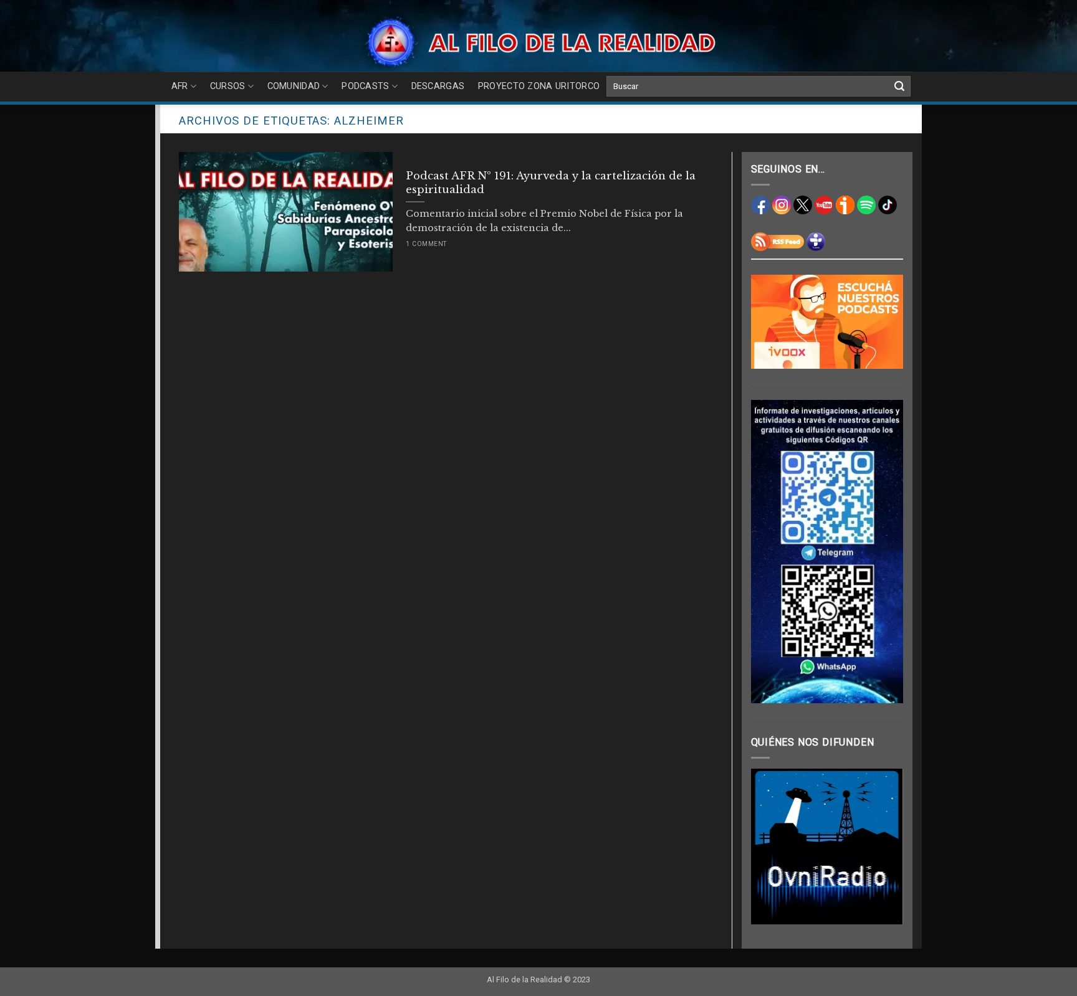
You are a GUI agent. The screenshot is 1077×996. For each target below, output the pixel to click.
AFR (179, 86)
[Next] (884, 846)
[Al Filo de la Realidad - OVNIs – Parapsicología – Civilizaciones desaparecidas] (538, 42)
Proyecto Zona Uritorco (539, 86)
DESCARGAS (438, 86)
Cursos (228, 86)
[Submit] (899, 86)
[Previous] (770, 846)
